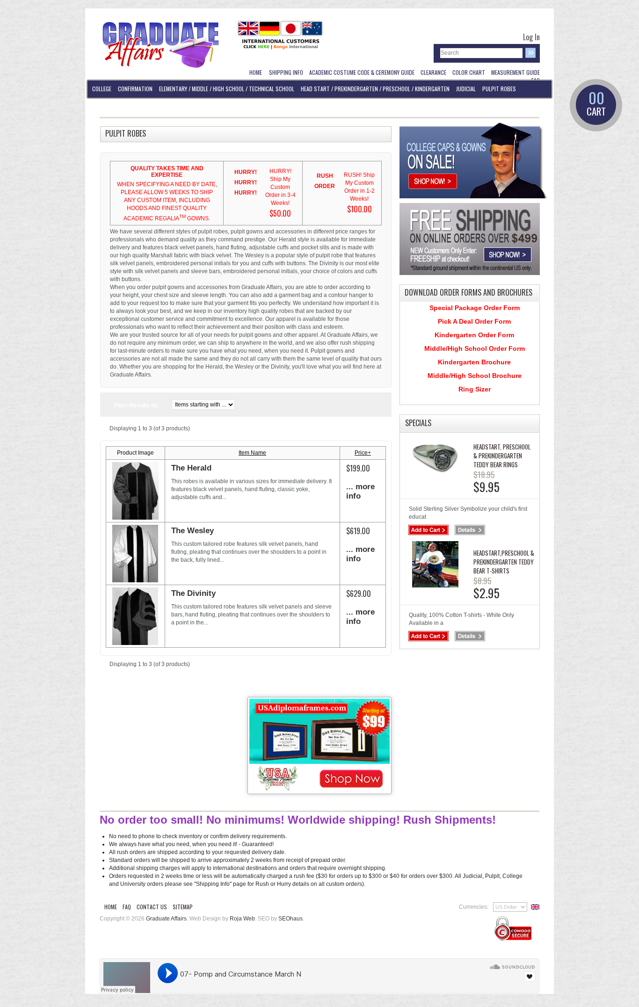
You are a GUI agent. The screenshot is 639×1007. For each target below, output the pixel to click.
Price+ (363, 452)
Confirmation (135, 89)
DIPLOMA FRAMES (110, 107)
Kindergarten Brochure (474, 362)
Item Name (252, 452)
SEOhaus (290, 918)
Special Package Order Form (474, 308)
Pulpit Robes (499, 89)
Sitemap (183, 907)
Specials (418, 422)
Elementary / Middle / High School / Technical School (226, 89)
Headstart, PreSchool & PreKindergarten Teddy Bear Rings (501, 455)
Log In (531, 37)
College (101, 89)
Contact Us (152, 907)
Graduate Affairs (166, 918)
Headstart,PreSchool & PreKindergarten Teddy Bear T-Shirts (503, 561)
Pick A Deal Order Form (474, 321)
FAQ (127, 907)
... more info (360, 491)
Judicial (466, 89)
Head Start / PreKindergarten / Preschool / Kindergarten (375, 89)
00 (596, 104)
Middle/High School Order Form (474, 348)
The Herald (191, 468)
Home (110, 907)
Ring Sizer (474, 389)
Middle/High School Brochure (475, 375)
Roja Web (242, 918)
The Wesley (192, 530)
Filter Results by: (137, 405)
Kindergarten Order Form (474, 335)
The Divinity (193, 593)
